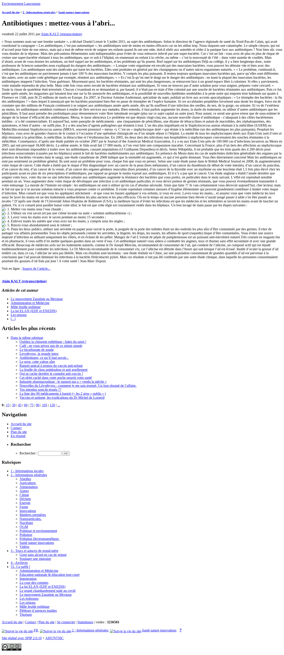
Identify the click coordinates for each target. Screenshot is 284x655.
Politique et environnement (38, 531)
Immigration (28, 579)
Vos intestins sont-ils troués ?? (40, 389)
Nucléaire (26, 523)
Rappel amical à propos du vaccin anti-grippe (51, 366)
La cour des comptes (34, 583)
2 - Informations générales (39, 12)
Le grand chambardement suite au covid (47, 590)
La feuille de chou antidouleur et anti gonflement (53, 369)
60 (26, 405)
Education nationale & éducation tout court (49, 575)
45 (20, 405)
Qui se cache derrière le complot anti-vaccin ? (51, 373)
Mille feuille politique (26, 307)
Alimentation (29, 487)
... (58, 405)
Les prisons (19, 315)
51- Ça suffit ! (20, 567)
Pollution (26, 535)
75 (32, 405)
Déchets (25, 499)
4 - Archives (19, 563)
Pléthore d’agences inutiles (38, 610)
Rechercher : (28, 453)
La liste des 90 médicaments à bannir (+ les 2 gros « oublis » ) (63, 393)
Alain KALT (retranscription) (61, 34)
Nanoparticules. (30, 519)
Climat (24, 495)
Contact (16, 428)
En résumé (18, 436)
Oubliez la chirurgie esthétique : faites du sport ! (53, 342)
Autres (24, 491)
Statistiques (85, 622)
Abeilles (25, 479)
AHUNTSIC (54, 638)
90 (37, 405)
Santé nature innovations (73, 12)
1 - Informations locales (27, 471)
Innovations (28, 511)
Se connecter (66, 622)
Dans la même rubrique (27, 338)
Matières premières (33, 515)
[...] (13, 319)
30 (14, 405)
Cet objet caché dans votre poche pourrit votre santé (56, 377)
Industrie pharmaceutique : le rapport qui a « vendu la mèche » (63, 381)
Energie (25, 503)
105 (44, 405)
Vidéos (24, 547)
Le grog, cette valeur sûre (37, 362)
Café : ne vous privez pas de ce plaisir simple (51, 346)
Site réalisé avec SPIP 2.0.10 (22, 638)
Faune (24, 507)
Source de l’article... (36, 268)
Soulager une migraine (35, 559)
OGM (24, 527)
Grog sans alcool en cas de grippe (43, 555)
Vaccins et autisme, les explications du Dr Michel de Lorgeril (62, 397)
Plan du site (19, 432)
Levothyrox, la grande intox (39, 354)
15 (8, 405)
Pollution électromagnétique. (39, 539)
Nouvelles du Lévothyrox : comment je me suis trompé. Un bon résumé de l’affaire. (78, 385)
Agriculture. (28, 483)
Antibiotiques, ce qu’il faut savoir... (44, 358)
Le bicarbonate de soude (37, 350)
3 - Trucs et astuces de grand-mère (34, 551)
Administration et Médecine (30, 303)
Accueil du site (11, 12)
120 (52, 405)
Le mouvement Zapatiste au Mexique (37, 299)
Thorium (26, 614)
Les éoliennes (29, 598)
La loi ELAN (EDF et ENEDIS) (34, 311)
